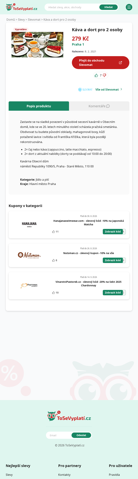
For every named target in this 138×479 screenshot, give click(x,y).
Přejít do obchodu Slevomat (91, 62)
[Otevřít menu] (129, 7)
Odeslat (81, 435)
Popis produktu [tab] (39, 106)
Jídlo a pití (42, 180)
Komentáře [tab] (97, 106)
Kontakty (64, 475)
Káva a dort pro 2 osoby (59, 20)
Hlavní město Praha (42, 184)
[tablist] (69, 106)
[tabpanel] (69, 153)
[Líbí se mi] (96, 75)
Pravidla (114, 475)
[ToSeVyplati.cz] (21, 7)
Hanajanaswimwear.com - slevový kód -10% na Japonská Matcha (88, 222)
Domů (10, 20)
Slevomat (34, 20)
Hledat (108, 7)
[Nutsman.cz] (29, 255)
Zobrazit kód (113, 231)
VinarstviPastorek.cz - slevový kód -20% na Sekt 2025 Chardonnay (88, 283)
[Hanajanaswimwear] (29, 225)
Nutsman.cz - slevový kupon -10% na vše (88, 253)
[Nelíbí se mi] (105, 75)
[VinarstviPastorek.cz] (29, 286)
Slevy (21, 20)
